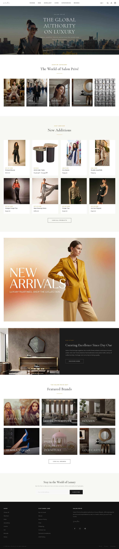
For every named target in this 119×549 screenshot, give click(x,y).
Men (39, 3)
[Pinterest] (85, 528)
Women (32, 3)
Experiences (66, 3)
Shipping (41, 526)
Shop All (6, 512)
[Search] (108, 3)
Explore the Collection (59, 45)
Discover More (74, 361)
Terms (100, 546)
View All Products (59, 220)
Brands (76, 3)
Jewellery (48, 3)
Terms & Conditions (44, 533)
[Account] (111, 3)
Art (5, 530)
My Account (42, 512)
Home (57, 3)
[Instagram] (80, 528)
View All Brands (59, 461)
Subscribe (76, 492)
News (5, 537)
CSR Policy (41, 537)
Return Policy (42, 519)
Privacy (106, 546)
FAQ (39, 523)
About (40, 516)
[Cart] (115, 3)
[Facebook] (74, 528)
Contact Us (41, 530)
